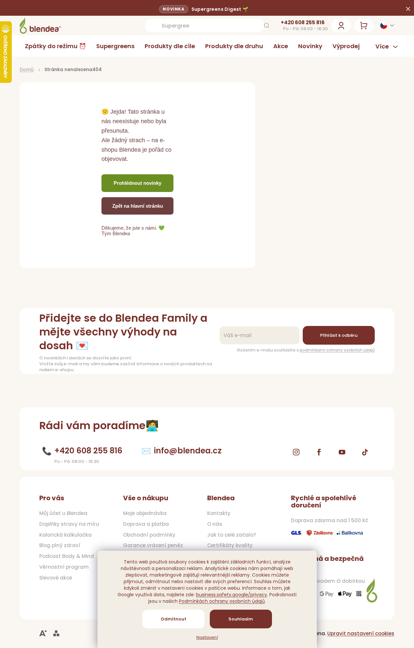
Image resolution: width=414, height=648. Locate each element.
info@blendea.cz (188, 450)
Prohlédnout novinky (137, 183)
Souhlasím (240, 619)
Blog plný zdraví (59, 545)
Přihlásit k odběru (338, 335)
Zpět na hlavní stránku (137, 206)
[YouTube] (342, 452)
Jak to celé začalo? (231, 535)
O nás (214, 524)
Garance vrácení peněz (153, 545)
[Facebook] (319, 452)
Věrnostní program (64, 567)
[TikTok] (365, 452)
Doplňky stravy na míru (69, 524)
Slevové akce (55, 578)
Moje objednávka (145, 513)
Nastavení (207, 637)
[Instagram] (296, 452)
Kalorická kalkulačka (65, 535)
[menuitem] (55, 46)
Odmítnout (173, 619)
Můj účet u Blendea (63, 513)
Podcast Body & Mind (66, 556)
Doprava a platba (146, 524)
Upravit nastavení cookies (360, 633)
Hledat (266, 25)
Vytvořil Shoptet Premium (56, 633)
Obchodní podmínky (149, 535)
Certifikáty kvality (230, 545)
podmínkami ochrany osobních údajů (337, 350)
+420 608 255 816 (303, 22)
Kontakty (218, 513)
